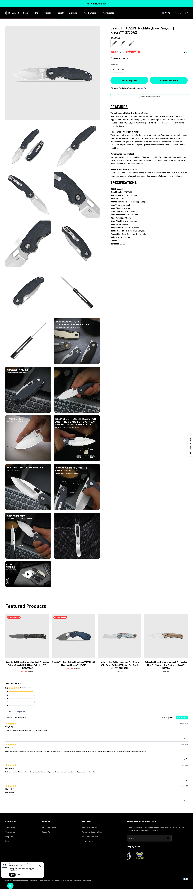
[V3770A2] (122, 43)
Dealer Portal (47, 832)
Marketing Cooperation (92, 832)
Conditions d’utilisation (63, 880)
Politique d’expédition (82, 880)
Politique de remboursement (16, 880)
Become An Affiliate (90, 836)
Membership (108, 13)
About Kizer (10, 827)
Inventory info (119, 58)
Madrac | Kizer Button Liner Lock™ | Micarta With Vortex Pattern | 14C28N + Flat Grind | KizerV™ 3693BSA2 (119, 665)
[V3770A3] (131, 43)
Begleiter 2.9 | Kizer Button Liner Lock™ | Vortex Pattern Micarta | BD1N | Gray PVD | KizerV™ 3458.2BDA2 (27, 665)
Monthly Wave (90, 13)
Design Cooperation (90, 827)
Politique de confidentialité (40, 880)
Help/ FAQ (9, 836)
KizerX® (61, 13)
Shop (25, 13)
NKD (36, 13)
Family (48, 13)
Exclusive (73, 13)
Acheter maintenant (169, 80)
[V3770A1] (114, 43)
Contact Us (10, 832)
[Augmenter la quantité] (123, 69)
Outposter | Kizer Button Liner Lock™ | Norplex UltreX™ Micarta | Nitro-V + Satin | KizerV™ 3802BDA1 (166, 665)
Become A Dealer (49, 827)
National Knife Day (97, 3)
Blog (7, 841)
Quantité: (114, 64)
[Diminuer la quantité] (114, 69)
